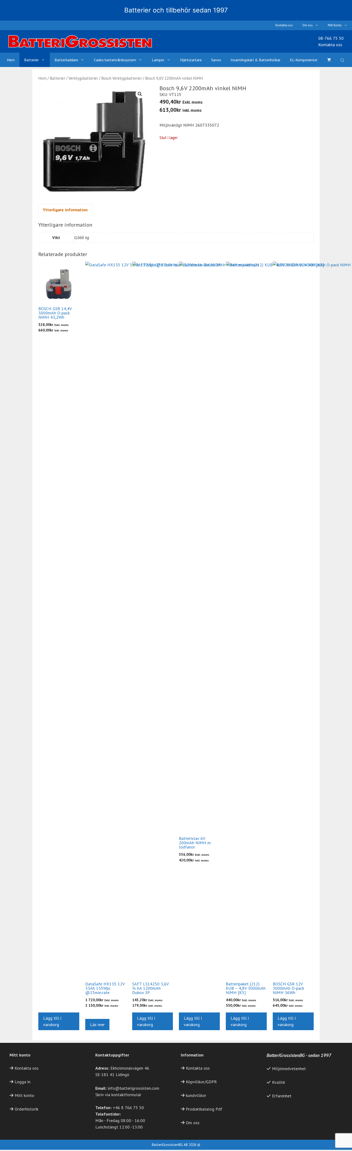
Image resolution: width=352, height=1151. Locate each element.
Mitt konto (24, 1095)
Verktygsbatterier (83, 78)
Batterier (31, 59)
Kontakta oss (284, 25)
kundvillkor (196, 1095)
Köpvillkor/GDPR (201, 1081)
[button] (140, 94)
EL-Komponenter (304, 59)
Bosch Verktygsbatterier (121, 78)
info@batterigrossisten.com (133, 1088)
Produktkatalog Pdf (204, 1109)
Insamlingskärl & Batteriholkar (255, 59)
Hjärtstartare (191, 59)
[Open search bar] (343, 60)
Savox (216, 59)
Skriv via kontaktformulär (118, 1094)
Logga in (22, 1081)
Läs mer (97, 1024)
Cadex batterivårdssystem (115, 59)
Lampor (158, 59)
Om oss (307, 25)
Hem (11, 59)
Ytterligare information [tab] (65, 209)
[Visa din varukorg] (329, 60)
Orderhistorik (26, 1109)
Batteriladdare (66, 59)
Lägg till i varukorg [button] (52, 1021)
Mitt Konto (335, 25)
